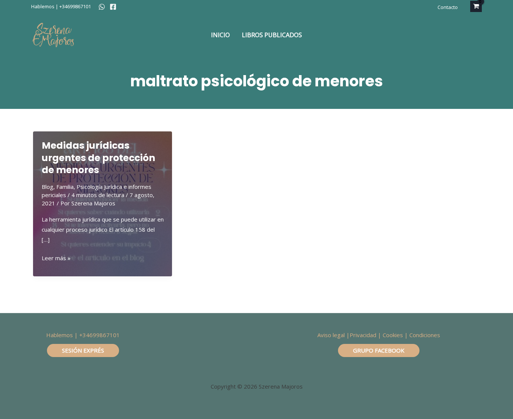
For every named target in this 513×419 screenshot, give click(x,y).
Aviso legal (331, 335)
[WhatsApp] (101, 6)
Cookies (393, 335)
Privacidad (363, 335)
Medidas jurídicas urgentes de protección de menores (98, 157)
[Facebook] (113, 6)
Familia (65, 186)
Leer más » (56, 258)
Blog (47, 186)
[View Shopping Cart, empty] (476, 6)
